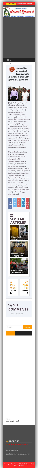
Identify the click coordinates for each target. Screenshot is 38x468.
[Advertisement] (19, 38)
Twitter (14, 203)
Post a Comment (17, 314)
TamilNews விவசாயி (25, 464)
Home (8, 419)
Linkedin (23, 203)
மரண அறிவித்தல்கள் (12, 421)
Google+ (19, 203)
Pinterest (27, 204)
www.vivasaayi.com (12, 450)
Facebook (10, 204)
